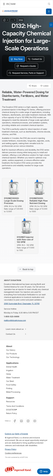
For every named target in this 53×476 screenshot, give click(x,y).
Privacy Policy (10, 449)
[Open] (49, 11)
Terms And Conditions (15, 406)
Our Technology (12, 357)
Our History (10, 350)
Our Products (11, 354)
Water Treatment (13, 378)
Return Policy (11, 413)
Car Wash (10, 381)
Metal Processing (13, 392)
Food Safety (11, 385)
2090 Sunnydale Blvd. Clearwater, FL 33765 (22, 304)
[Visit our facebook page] (14, 421)
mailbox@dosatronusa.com (15, 320)
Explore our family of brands (16, 434)
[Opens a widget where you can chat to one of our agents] (44, 472)
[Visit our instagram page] (28, 421)
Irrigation (9, 370)
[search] (49, 4)
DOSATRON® (11, 410)
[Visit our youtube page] (34, 421)
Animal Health (11, 367)
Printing (9, 388)
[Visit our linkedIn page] (21, 421)
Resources (10, 401)
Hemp (8, 374)
